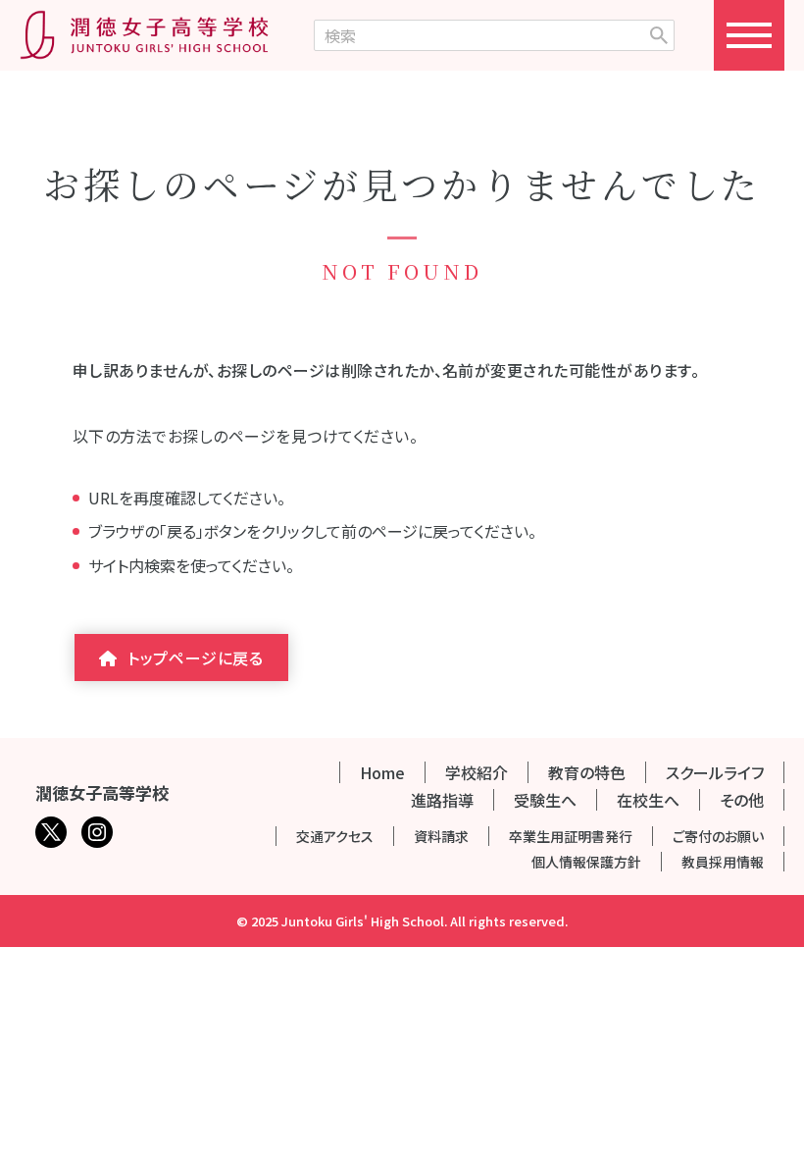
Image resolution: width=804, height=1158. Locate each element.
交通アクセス (335, 836)
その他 (742, 800)
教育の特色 (587, 772)
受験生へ (545, 800)
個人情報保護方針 (586, 861)
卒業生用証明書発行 (570, 836)
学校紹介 (476, 772)
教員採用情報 (722, 861)
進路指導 (442, 800)
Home (382, 772)
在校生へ (648, 800)
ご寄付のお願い (718, 836)
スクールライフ (715, 772)
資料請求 (441, 836)
